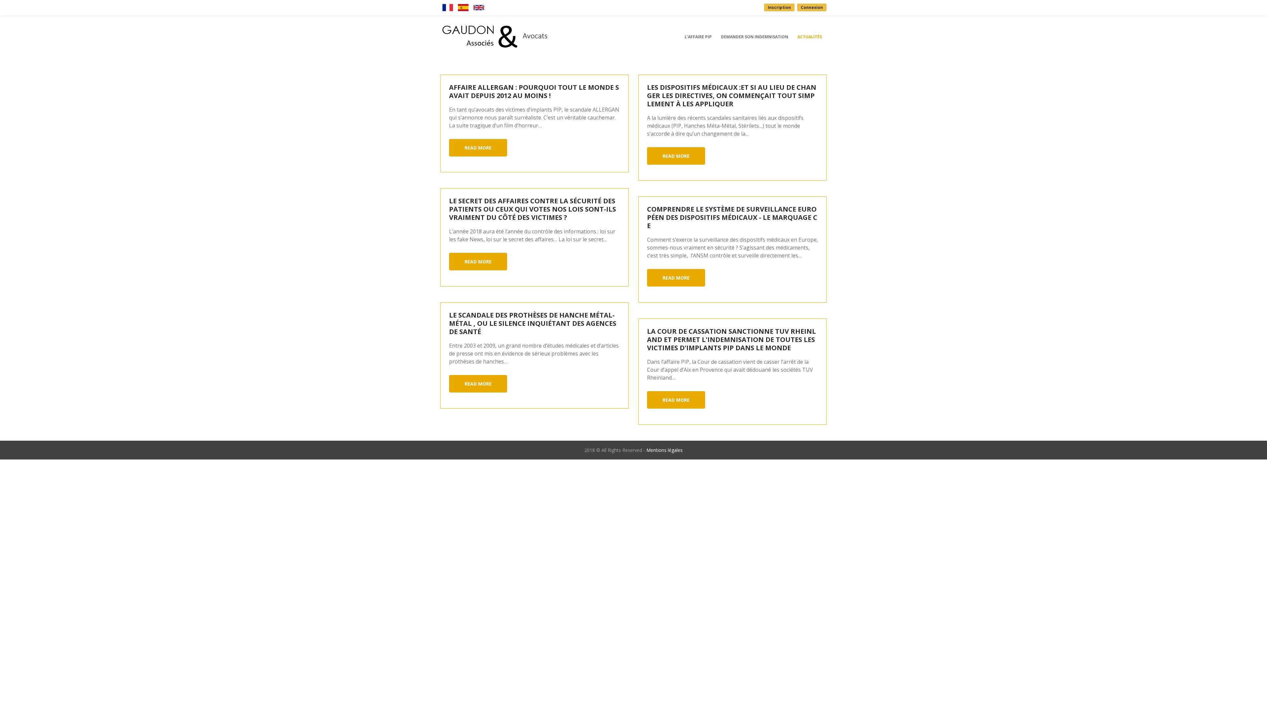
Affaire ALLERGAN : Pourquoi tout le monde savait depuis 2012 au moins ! (534, 91)
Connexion (812, 7)
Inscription (779, 7)
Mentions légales (664, 450)
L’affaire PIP (698, 37)
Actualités (809, 37)
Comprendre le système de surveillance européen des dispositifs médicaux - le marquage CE (732, 217)
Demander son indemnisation (754, 37)
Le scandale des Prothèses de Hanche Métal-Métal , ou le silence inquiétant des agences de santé (532, 323)
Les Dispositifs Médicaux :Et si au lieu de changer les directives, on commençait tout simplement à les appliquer (731, 95)
